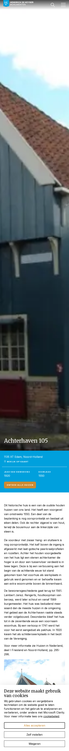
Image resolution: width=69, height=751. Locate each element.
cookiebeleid (51, 716)
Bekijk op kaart (17, 462)
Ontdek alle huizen (20, 485)
